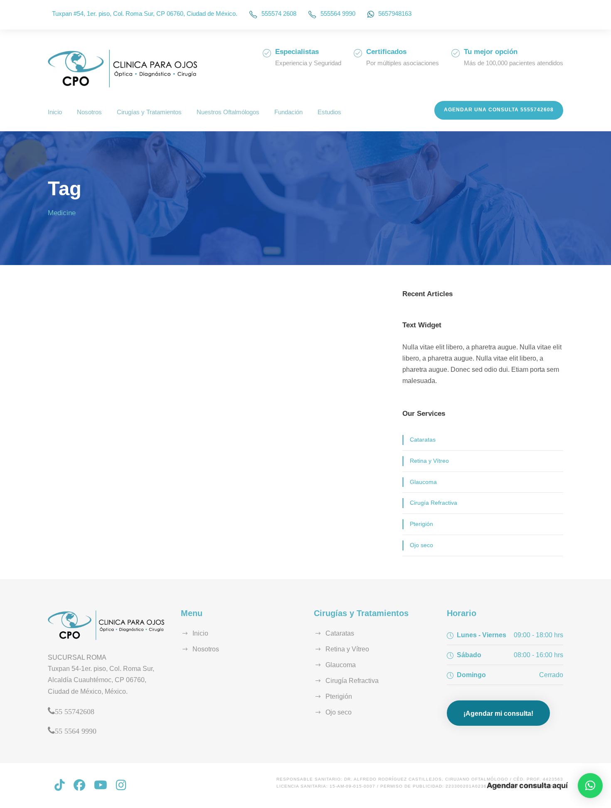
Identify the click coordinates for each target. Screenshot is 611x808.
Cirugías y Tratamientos (149, 111)
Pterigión (421, 524)
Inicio (55, 111)
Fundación (288, 111)
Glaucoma (423, 482)
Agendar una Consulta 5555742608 (499, 110)
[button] (590, 785)
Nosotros (89, 111)
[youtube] (100, 786)
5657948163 (394, 13)
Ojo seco (421, 545)
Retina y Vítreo (429, 460)
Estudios (329, 111)
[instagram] (121, 786)
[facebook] (79, 786)
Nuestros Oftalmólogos (228, 111)
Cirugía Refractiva (433, 502)
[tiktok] (59, 786)
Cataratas (423, 439)
